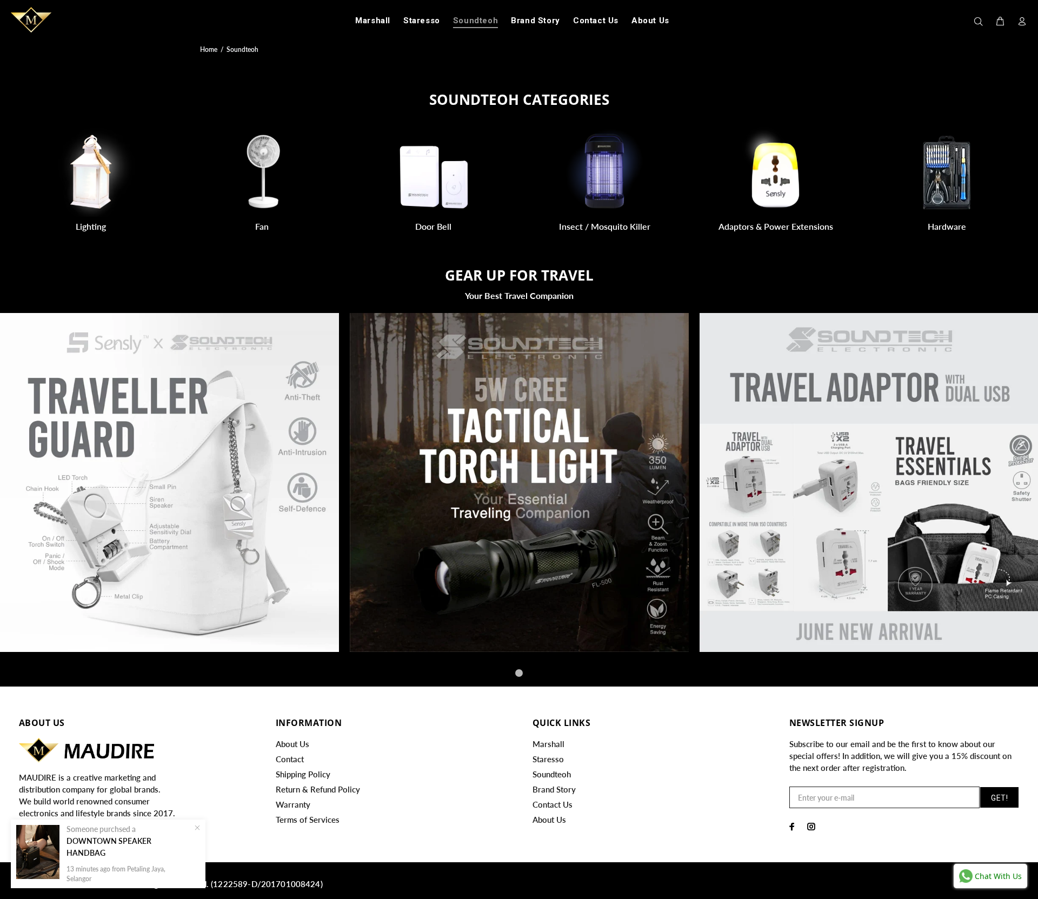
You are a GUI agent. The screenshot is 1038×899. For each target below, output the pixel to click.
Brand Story (554, 789)
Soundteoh (552, 774)
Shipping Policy (303, 774)
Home (208, 49)
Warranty (293, 804)
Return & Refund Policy (318, 789)
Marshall (548, 744)
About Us (292, 744)
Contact (290, 759)
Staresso (548, 759)
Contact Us (553, 804)
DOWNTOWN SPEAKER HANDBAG (108, 846)
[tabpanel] (519, 482)
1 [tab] (519, 673)
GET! (999, 798)
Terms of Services (308, 819)
